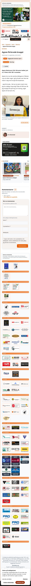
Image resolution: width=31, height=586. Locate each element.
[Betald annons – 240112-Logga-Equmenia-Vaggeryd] (6, 406)
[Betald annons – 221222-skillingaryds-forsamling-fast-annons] (15, 412)
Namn (5, 220)
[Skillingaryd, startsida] (15, 39)
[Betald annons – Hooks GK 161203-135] (24, 488)
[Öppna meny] (28, 39)
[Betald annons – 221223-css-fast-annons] (24, 330)
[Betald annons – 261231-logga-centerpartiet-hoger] (6, 470)
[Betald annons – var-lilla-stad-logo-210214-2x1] (15, 31)
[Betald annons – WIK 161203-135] (24, 495)
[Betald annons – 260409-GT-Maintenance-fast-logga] (15, 349)
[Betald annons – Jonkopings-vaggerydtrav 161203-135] (15, 482)
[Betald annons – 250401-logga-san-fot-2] (6, 323)
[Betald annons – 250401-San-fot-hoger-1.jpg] (6, 342)
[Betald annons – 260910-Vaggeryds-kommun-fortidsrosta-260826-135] (6, 286)
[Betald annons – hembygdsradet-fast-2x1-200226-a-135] (24, 510)
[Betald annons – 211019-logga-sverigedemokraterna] (24, 459)
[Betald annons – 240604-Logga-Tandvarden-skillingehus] (6, 330)
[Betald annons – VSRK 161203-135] (6, 488)
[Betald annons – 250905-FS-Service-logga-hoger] (6, 31)
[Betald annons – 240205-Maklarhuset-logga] (24, 384)
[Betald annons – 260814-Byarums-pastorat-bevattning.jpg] (6, 297)
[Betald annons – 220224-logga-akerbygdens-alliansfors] (15, 399)
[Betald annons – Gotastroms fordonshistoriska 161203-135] (15, 517)
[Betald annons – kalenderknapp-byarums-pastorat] (24, 406)
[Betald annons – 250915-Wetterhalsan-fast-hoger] (6, 349)
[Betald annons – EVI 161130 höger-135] (15, 443)
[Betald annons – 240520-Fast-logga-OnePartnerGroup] (15, 384)
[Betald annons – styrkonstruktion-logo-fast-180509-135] (6, 437)
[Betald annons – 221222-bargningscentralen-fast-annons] (6, 427)
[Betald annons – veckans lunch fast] (15, 307)
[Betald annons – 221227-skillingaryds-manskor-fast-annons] (15, 537)
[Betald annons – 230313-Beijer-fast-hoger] (15, 358)
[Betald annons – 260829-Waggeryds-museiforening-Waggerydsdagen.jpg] (6, 266)
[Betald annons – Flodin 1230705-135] (6, 384)
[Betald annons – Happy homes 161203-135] (24, 364)
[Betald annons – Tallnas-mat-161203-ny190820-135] (6, 307)
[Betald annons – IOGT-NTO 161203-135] (6, 510)
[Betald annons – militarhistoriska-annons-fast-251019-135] (6, 523)
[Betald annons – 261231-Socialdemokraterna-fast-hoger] (15, 460)
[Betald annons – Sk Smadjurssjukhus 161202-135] (6, 336)
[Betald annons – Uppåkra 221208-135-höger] (15, 449)
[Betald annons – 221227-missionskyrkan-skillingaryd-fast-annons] (24, 399)
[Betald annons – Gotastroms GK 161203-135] (6, 495)
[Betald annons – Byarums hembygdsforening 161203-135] (15, 510)
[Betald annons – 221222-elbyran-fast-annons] (24, 31)
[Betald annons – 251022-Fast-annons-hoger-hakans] (15, 336)
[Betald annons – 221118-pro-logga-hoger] (6, 517)
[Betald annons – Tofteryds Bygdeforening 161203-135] (24, 517)
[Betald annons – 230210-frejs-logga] (6, 373)
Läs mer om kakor (7, 579)
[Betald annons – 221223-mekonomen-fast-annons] (15, 427)
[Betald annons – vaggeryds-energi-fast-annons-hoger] (6, 546)
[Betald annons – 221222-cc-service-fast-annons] (24, 427)
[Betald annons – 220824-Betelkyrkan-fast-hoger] (6, 412)
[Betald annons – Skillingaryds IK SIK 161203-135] (6, 501)
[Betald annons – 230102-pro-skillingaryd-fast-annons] (15, 523)
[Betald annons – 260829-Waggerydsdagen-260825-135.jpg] (15, 266)
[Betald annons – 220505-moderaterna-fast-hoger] (6, 460)
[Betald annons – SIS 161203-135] (6, 482)
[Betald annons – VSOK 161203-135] (15, 495)
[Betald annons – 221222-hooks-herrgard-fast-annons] (6, 313)
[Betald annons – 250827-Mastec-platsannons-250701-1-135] (6, 276)
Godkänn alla (20, 582)
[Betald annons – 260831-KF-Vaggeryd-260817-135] (15, 286)
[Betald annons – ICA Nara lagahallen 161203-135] (24, 307)
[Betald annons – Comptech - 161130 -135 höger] (24, 443)
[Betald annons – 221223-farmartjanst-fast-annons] (24, 342)
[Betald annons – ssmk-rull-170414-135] (15, 488)
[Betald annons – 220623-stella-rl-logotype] (15, 390)
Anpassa (25, 579)
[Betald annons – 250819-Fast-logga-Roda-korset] (24, 358)
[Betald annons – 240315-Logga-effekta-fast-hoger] (15, 330)
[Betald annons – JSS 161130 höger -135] (6, 443)
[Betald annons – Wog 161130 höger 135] (24, 437)
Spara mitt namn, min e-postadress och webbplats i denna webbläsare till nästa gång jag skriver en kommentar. (14, 240)
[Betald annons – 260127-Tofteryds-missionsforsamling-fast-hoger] (6, 399)
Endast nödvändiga (8, 582)
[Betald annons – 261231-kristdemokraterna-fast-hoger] (15, 470)
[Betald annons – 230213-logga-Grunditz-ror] (15, 342)
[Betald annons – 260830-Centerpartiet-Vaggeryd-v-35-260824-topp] (15, 15)
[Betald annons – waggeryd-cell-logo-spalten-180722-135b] (6, 449)
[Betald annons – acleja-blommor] (6, 358)
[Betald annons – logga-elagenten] (6, 364)
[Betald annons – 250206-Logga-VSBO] (6, 390)
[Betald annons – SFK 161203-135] (24, 482)
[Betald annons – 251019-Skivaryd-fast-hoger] (15, 529)
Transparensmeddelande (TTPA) (8, 27)
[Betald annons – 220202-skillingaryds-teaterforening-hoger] (6, 530)
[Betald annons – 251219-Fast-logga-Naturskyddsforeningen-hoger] (24, 523)
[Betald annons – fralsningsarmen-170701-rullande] (15, 406)
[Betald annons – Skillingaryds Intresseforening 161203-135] (6, 537)
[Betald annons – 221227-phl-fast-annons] (15, 322)
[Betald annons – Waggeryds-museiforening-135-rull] (24, 529)
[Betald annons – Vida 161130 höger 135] (15, 437)
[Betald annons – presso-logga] (24, 449)
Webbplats (5, 232)
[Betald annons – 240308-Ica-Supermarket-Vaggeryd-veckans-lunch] (15, 313)
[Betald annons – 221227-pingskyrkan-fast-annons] (6, 418)
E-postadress (6, 226)
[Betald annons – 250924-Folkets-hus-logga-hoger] (15, 374)
